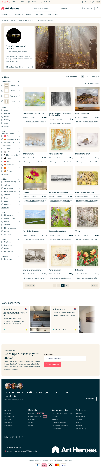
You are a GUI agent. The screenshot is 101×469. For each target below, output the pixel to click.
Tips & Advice (53, 14)
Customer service (60, 410)
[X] (23, 437)
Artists (28, 14)
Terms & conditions (35, 460)
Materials (39, 14)
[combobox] (44, 8)
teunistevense (28, 67)
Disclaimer (45, 460)
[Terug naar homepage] (10, 8)
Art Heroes (81, 410)
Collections (17, 14)
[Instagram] (13, 437)
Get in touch (90, 399)
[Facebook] (19, 437)
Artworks (4, 14)
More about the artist (13, 67)
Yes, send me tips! (52, 364)
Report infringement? (56, 460)
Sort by (94, 76)
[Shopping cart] (98, 8)
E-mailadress (49, 354)
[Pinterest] (16, 437)
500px (32, 67)
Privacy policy (68, 460)
